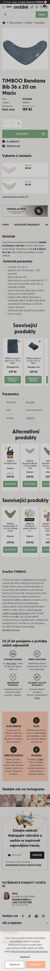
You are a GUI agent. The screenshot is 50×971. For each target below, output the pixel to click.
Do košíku (22, 134)
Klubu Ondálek (18, 2)
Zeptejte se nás (13, 146)
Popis (5, 225)
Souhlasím (35, 964)
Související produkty (27, 225)
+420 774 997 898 (22, 902)
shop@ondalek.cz (21, 899)
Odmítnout (14, 964)
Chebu (37, 698)
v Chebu (39, 760)
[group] (10, 467)
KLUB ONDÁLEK (13, 726)
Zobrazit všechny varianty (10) (15, 197)
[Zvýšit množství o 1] (18, 123)
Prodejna (36, 755)
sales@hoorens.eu (11, 630)
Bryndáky (30, 402)
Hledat (41, 15)
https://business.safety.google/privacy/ (29, 951)
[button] (10, 479)
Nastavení (25, 957)
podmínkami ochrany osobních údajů (23, 865)
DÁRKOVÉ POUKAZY (13, 755)
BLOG (36, 726)
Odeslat (37, 855)
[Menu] (7, 7)
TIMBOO (30, 418)
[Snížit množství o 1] (4, 123)
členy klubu (11, 664)
